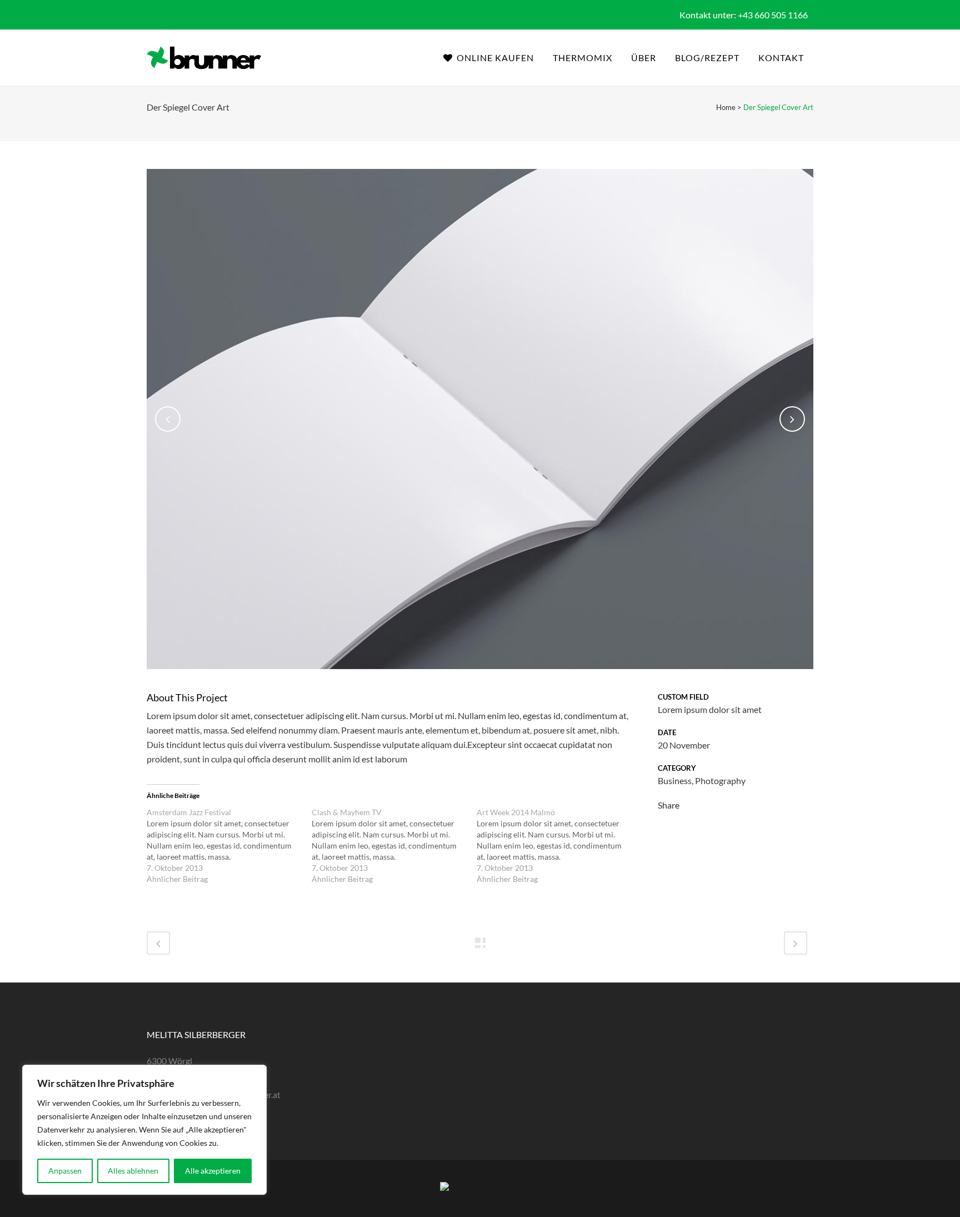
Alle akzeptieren (213, 1170)
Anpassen (65, 1170)
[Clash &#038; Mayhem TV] (394, 846)
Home (726, 107)
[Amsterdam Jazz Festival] (229, 846)
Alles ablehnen (133, 1170)
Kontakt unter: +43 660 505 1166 (743, 14)
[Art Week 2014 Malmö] (559, 846)
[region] (144, 1130)
